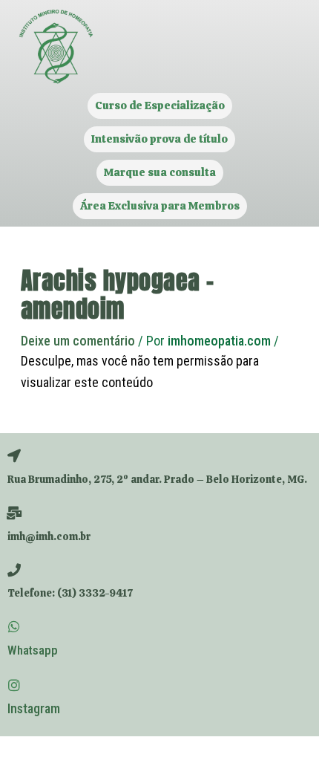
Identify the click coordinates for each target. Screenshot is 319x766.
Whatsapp (32, 650)
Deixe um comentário (78, 340)
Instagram (33, 708)
